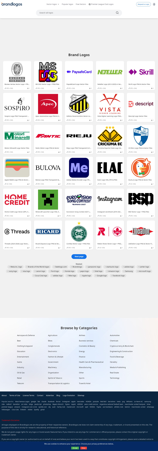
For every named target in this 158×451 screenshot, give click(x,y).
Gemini (127, 407)
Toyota (99, 407)
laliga (31, 404)
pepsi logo (84, 271)
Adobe (30, 410)
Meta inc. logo (16, 267)
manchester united (138, 407)
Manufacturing (85, 367)
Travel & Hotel (84, 383)
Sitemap (81, 395)
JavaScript (38, 404)
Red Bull (103, 402)
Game (19, 362)
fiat (39, 402)
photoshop (47, 404)
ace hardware (108, 407)
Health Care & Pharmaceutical (91, 362)
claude (43, 402)
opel (86, 407)
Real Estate (114, 373)
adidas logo (58, 276)
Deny (83, 448)
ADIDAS (80, 404)
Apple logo (86, 276)
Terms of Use (14, 395)
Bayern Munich (58, 404)
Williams (129, 402)
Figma (67, 404)
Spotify (36, 410)
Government (53, 362)
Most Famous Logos (22, 402)
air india (24, 404)
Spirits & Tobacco (55, 378)
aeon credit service (91, 404)
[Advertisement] (79, 35)
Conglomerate (54, 346)
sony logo (13, 271)
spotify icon (42, 407)
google (33, 402)
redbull (9, 404)
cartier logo (144, 267)
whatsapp (150, 407)
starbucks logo (112, 267)
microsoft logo (145, 271)
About (4, 395)
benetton (16, 404)
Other (81, 373)
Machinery (52, 367)
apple (73, 402)
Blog (58, 395)
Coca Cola (15, 410)
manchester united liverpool (135, 404)
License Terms (28, 395)
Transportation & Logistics (59, 383)
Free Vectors (81, 4)
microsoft (80, 407)
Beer (19, 341)
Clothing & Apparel (25, 346)
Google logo (102, 276)
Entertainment (23, 357)
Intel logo (98, 271)
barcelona (111, 402)
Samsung (129, 271)
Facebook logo (119, 276)
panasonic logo (94, 267)
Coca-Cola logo (41, 276)
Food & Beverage (117, 357)
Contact (40, 395)
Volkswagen (6, 410)
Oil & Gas (21, 373)
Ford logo (55, 271)
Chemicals (114, 341)
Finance (82, 357)
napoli (73, 404)
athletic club (118, 407)
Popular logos (67, 4)
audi (53, 407)
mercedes (80, 402)
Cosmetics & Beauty (87, 346)
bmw (148, 404)
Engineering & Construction (121, 351)
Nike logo (72, 276)
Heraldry (113, 362)
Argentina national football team (111, 404)
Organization (53, 373)
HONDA (88, 402)
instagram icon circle (29, 407)
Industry (20, 367)
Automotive (115, 335)
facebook (51, 402)
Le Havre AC (138, 402)
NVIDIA (92, 407)
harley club (61, 407)
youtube (96, 402)
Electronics (52, 351)
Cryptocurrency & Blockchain (122, 346)
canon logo (40, 271)
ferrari (58, 402)
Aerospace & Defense (26, 335)
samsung (147, 402)
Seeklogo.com (61, 267)
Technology (114, 378)
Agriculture (52, 335)
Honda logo (69, 271)
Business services (86, 341)
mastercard (71, 407)
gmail (43, 410)
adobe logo (129, 267)
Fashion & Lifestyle (55, 357)
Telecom (20, 383)
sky (49, 407)
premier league (7, 407)
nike (3, 404)
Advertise (50, 395)
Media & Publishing (118, 367)
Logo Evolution (69, 395)
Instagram (66, 402)
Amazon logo (113, 271)
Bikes (50, 341)
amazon (17, 407)
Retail (19, 378)
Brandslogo (77, 267)
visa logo (26, 271)
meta (118, 402)
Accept (75, 448)
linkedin (23, 410)
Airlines (82, 335)
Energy (82, 351)
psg (123, 402)
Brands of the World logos (38, 267)
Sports (81, 378)
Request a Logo (143, 4)
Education (21, 351)
